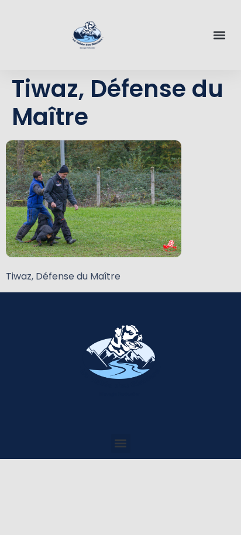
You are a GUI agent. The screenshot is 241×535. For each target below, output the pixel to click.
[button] (219, 35)
